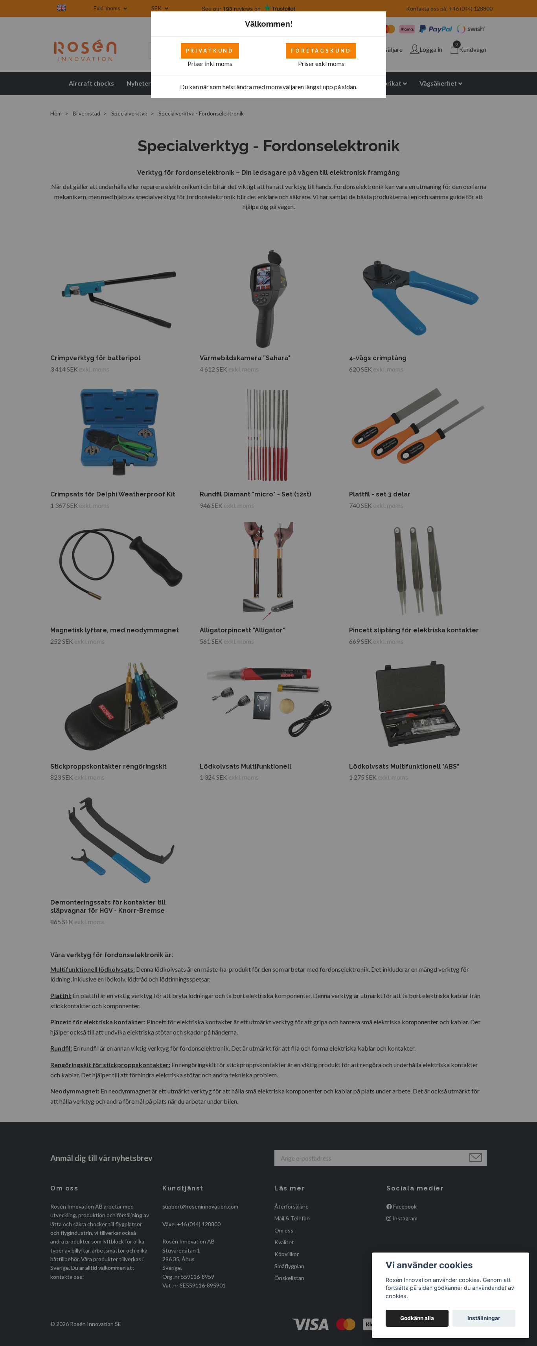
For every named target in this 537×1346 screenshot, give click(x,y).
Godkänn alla (417, 1318)
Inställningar (483, 1318)
